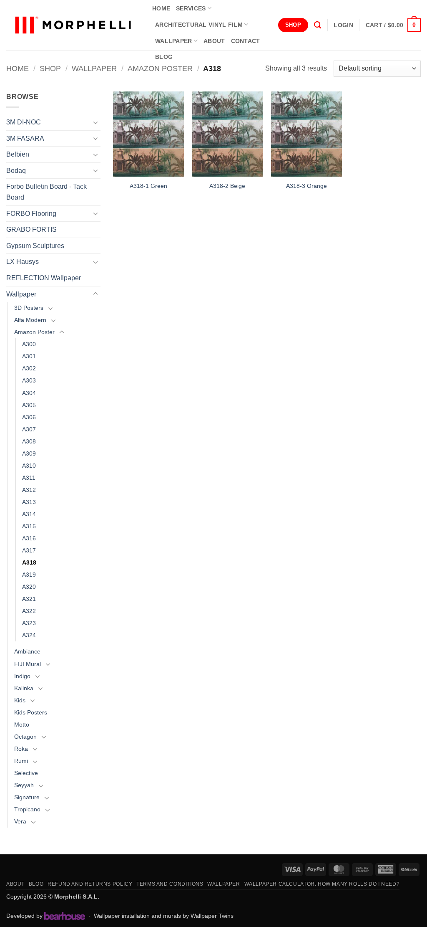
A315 (29, 526)
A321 (29, 598)
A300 (29, 344)
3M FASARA (25, 138)
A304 (29, 393)
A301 (29, 356)
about (214, 41)
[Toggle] (95, 122)
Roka (21, 748)
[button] (343, 25)
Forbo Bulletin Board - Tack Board (46, 192)
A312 (29, 489)
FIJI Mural (27, 664)
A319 (29, 574)
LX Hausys (22, 261)
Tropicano (27, 809)
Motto (21, 724)
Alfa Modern (30, 320)
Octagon (25, 736)
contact (245, 41)
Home (17, 68)
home (161, 8)
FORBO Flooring (31, 213)
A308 (29, 441)
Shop (50, 68)
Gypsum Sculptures (35, 245)
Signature (27, 797)
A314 (29, 514)
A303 (29, 380)
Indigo (22, 676)
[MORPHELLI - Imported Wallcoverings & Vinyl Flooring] (73, 25)
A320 (29, 586)
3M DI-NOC (23, 122)
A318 (29, 562)
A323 (29, 623)
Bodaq (16, 170)
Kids (19, 700)
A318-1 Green (148, 185)
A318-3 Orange (306, 185)
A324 (29, 635)
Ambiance (27, 651)
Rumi (21, 760)
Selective (26, 773)
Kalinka (23, 688)
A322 (29, 611)
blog (164, 56)
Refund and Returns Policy (90, 884)
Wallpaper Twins (212, 915)
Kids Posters (30, 712)
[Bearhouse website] (64, 915)
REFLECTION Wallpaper (43, 277)
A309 (29, 453)
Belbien (17, 154)
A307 (29, 429)
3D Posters (28, 307)
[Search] (317, 25)
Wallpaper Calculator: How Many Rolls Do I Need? (322, 884)
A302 (29, 368)
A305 (29, 405)
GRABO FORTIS (31, 229)
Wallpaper (173, 41)
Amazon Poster (160, 68)
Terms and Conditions (169, 884)
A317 (29, 550)
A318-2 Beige (227, 185)
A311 (28, 477)
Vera (20, 821)
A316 (29, 538)
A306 (29, 417)
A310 (29, 465)
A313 (29, 502)
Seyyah (24, 785)
